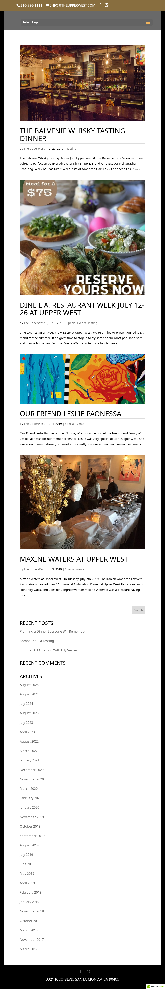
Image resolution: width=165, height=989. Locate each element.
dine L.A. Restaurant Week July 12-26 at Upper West (82, 308)
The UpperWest (34, 148)
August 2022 (29, 741)
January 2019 (29, 902)
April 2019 (27, 883)
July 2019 (26, 854)
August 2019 (29, 845)
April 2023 (27, 732)
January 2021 (29, 760)
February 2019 (30, 892)
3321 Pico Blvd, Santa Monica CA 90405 (82, 979)
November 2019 (32, 817)
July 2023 (26, 722)
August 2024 (29, 694)
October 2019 (30, 826)
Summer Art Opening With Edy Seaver (48, 650)
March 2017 (29, 949)
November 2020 (32, 779)
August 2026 (29, 685)
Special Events (76, 323)
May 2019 (27, 873)
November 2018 (32, 911)
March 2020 (29, 788)
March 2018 (29, 930)
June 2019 (27, 864)
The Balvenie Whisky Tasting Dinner (72, 134)
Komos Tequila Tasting (37, 641)
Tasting (71, 148)
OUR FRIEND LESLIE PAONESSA (70, 413)
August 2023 (29, 713)
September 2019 (32, 836)
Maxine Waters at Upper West (74, 559)
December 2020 (32, 770)
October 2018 (30, 921)
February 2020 (30, 798)
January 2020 (29, 807)
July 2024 (26, 703)
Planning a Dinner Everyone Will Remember (53, 631)
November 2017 (32, 939)
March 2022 (29, 751)
